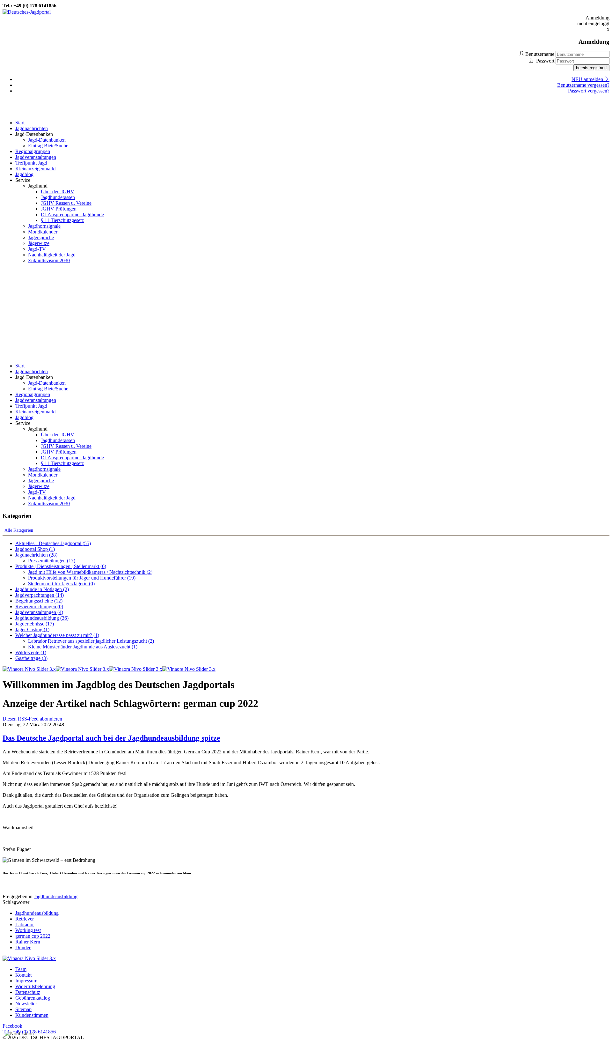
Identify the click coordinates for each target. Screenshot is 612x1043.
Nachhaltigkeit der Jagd (52, 254)
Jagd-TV (37, 249)
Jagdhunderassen (58, 197)
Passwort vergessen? (588, 90)
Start (20, 122)
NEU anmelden (588, 79)
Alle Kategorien (18, 530)
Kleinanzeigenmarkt (35, 168)
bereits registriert (591, 67)
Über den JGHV (57, 191)
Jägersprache (41, 237)
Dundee (23, 947)
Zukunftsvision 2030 (49, 260)
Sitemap (23, 1009)
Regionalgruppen (32, 151)
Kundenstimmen (31, 1015)
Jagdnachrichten (31, 128)
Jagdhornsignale (44, 226)
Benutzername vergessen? (583, 85)
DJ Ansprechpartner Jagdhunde (72, 214)
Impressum (26, 980)
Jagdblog (24, 174)
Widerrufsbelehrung (35, 986)
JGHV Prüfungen (58, 208)
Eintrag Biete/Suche (48, 145)
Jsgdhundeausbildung (37, 913)
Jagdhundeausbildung (55, 896)
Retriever (24, 918)
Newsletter (26, 1003)
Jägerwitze (38, 243)
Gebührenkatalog (32, 998)
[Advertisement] (306, 313)
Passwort (546, 60)
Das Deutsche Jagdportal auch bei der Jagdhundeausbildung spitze (111, 738)
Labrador (24, 924)
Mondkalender (42, 231)
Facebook (12, 1026)
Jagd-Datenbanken (47, 140)
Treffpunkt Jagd (31, 163)
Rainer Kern (27, 941)
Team (20, 969)
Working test (28, 930)
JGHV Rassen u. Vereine (66, 203)
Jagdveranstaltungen (35, 157)
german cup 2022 (32, 936)
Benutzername (539, 54)
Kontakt (23, 975)
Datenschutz (27, 992)
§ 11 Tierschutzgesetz (62, 220)
